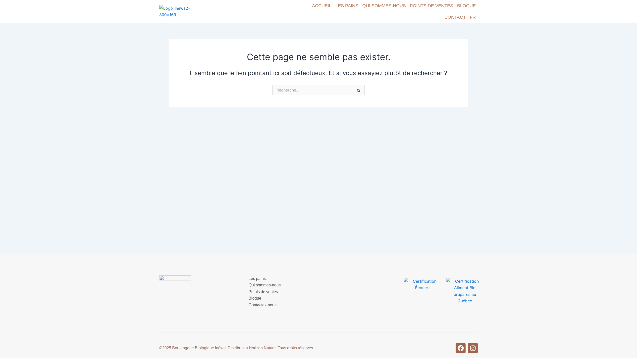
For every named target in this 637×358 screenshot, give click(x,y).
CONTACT (455, 17)
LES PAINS (346, 5)
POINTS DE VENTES (431, 5)
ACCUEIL (321, 5)
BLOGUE (466, 5)
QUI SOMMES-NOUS (384, 5)
